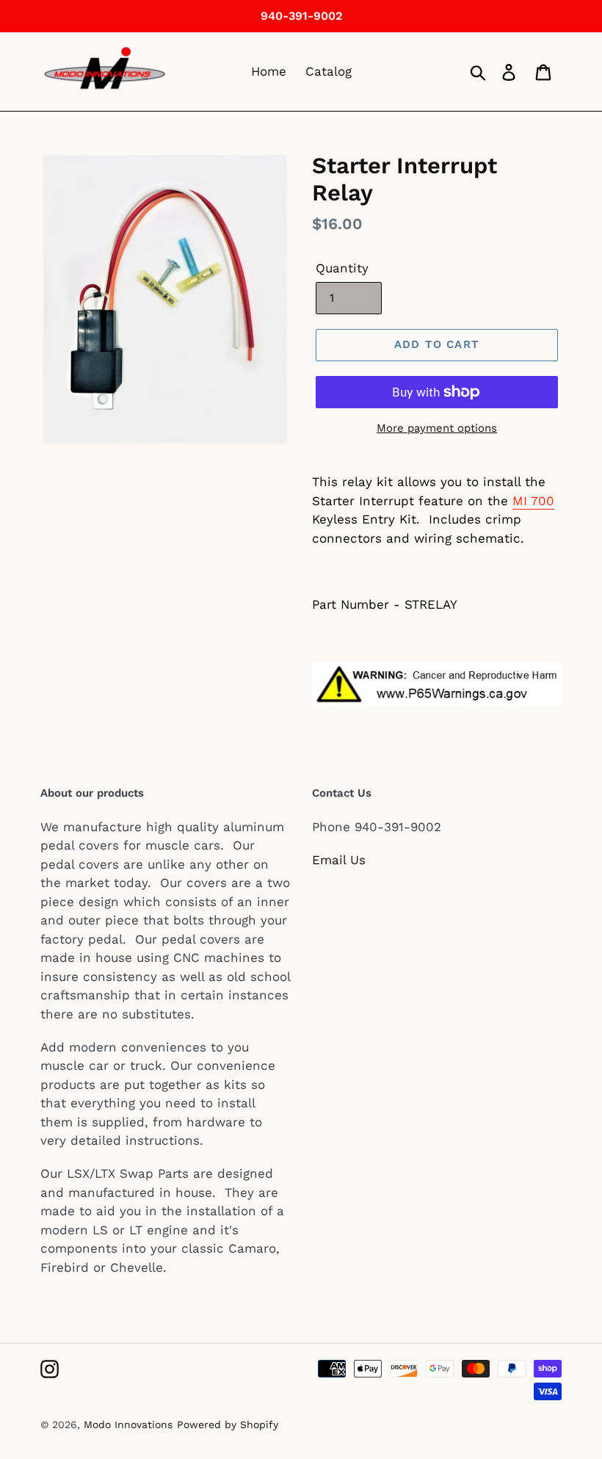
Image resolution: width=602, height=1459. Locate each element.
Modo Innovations (128, 1424)
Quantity (342, 268)
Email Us (339, 859)
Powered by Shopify (227, 1424)
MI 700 (533, 500)
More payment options (437, 428)
